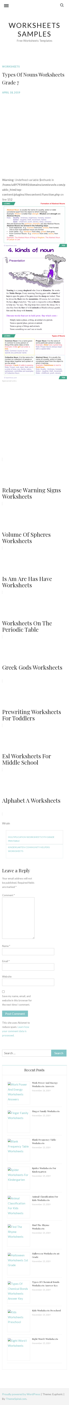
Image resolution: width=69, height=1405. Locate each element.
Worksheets (11, 66)
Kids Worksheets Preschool (46, 1310)
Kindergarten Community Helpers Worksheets (29, 849)
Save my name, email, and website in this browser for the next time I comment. (17, 1000)
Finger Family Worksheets (46, 1111)
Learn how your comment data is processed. (15, 1031)
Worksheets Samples (35, 29)
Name (6, 946)
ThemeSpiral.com (16, 1398)
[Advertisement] (34, 133)
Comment (8, 895)
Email (6, 961)
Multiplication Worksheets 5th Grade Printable (31, 839)
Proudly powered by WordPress (21, 1394)
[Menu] (6, 6)
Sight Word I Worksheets (45, 1338)
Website (7, 976)
